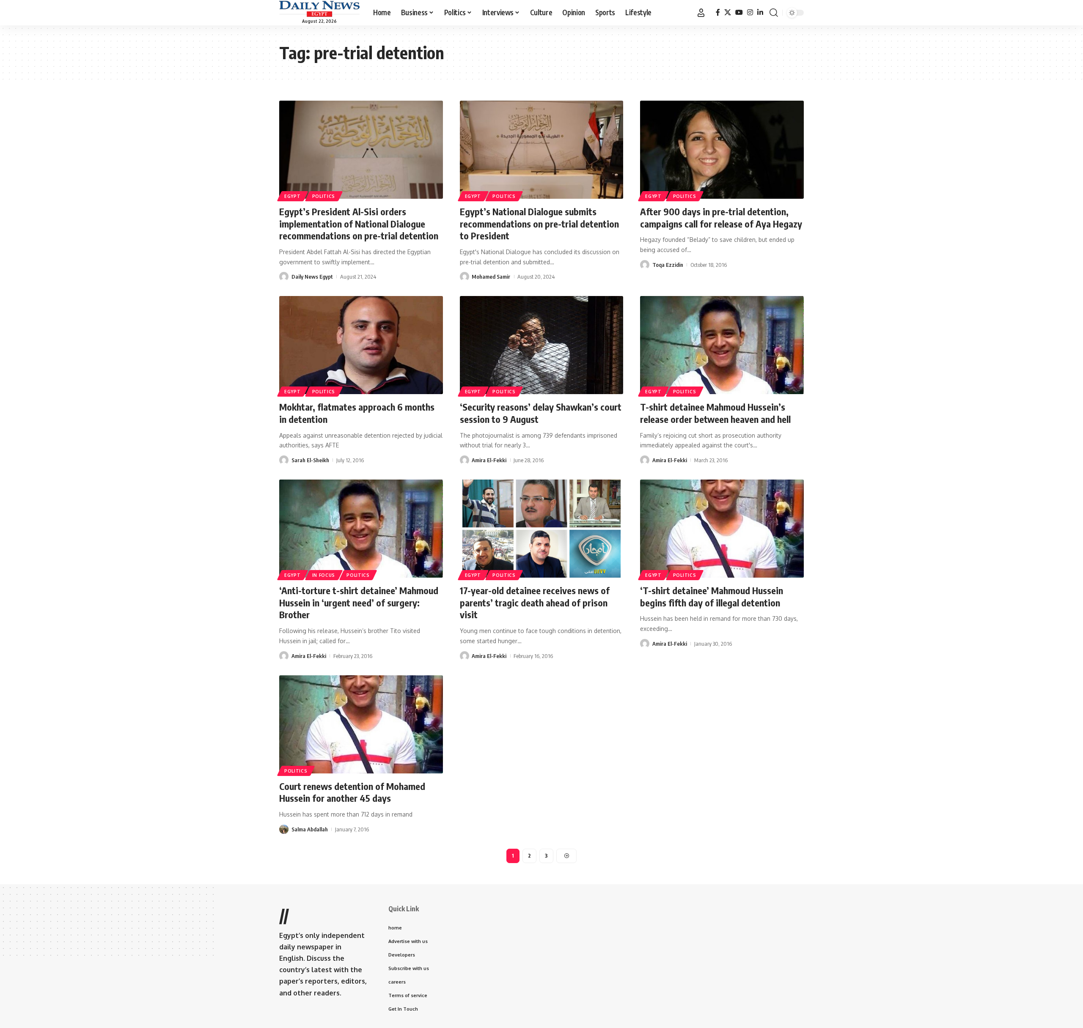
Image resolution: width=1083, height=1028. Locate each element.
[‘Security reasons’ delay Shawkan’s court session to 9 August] (542, 345)
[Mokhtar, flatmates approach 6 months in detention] (361, 345)
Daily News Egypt (312, 276)
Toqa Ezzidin (667, 264)
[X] (727, 12)
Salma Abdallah (309, 829)
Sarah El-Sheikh (310, 460)
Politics (323, 196)
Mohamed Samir (491, 276)
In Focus (323, 575)
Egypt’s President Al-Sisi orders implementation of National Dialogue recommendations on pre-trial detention (358, 223)
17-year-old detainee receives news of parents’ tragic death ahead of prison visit (535, 602)
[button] (701, 12)
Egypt (292, 196)
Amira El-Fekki (489, 460)
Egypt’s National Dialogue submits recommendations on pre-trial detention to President (539, 223)
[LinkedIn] (760, 12)
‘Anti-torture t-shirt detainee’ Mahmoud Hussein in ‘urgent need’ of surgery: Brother (358, 602)
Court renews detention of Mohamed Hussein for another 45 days (352, 792)
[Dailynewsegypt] (319, 9)
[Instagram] (750, 12)
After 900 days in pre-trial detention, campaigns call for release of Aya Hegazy (721, 218)
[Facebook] (718, 12)
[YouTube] (739, 12)
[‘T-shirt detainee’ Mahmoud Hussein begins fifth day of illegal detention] (722, 529)
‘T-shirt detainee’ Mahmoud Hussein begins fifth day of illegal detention (711, 596)
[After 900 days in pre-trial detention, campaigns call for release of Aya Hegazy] (722, 150)
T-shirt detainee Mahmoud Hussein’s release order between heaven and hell (715, 413)
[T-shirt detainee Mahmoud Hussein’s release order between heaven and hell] (722, 345)
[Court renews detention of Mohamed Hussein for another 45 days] (361, 724)
